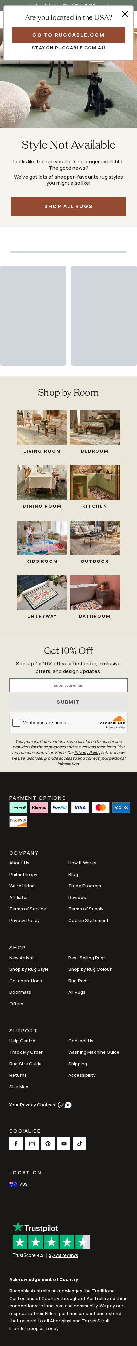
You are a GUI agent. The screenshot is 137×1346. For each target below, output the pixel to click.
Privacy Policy (24, 920)
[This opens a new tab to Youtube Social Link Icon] (63, 1143)
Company (24, 853)
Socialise (25, 1131)
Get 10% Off (68, 651)
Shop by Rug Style (29, 969)
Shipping (77, 1064)
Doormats (20, 992)
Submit (69, 701)
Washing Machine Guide (93, 1052)
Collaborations (25, 981)
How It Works (82, 863)
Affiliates (19, 897)
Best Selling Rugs (87, 958)
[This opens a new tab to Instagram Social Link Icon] (32, 1143)
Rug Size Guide (25, 1064)
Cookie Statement (88, 920)
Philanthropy (23, 874)
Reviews (77, 897)
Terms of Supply (85, 909)
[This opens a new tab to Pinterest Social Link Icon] (48, 1143)
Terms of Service (27, 909)
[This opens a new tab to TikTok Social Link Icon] (79, 1143)
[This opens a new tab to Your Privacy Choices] (63, 1105)
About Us (19, 863)
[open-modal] (125, 14)
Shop (17, 948)
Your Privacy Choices (32, 1105)
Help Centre (22, 1041)
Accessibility (82, 1075)
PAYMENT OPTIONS (37, 797)
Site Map (18, 1087)
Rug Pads (78, 981)
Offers (16, 1004)
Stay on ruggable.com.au (68, 48)
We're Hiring (22, 886)
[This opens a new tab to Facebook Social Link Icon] (16, 1143)
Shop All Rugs (68, 206)
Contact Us (81, 1041)
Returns (18, 1075)
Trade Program (84, 886)
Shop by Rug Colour (90, 969)
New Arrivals (22, 958)
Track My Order (26, 1052)
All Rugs (76, 992)
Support (23, 1031)
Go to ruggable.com (68, 34)
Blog (73, 874)
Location (25, 1172)
